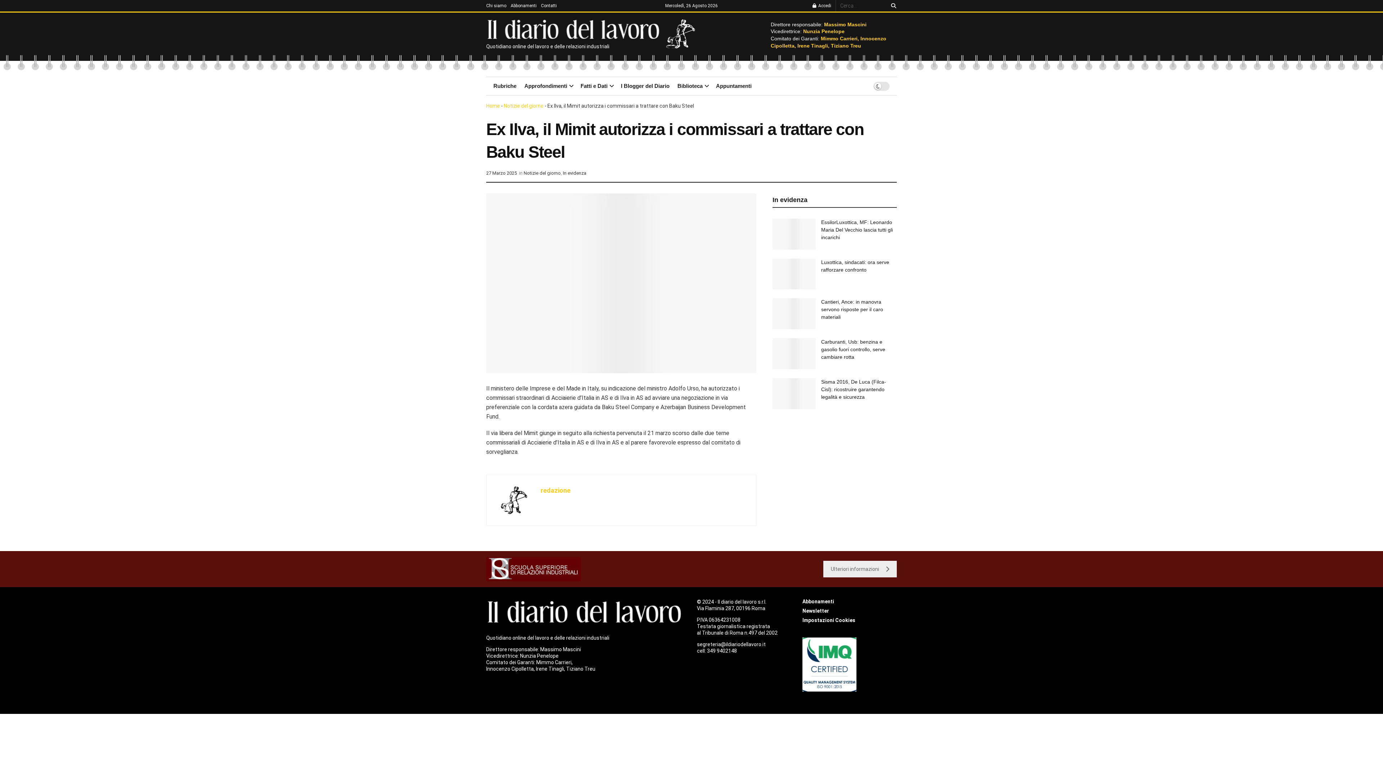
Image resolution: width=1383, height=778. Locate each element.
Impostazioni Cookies (828, 620)
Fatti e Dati (594, 86)
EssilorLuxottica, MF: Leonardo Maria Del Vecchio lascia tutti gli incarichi (857, 229)
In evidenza (574, 173)
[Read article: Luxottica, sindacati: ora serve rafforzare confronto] (794, 274)
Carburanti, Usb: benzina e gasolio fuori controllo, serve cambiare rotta (853, 349)
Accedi (824, 5)
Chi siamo (496, 5)
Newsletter (815, 611)
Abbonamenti (524, 5)
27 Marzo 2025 (501, 173)
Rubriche (504, 86)
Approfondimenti (545, 86)
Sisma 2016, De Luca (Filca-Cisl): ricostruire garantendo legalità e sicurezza (853, 389)
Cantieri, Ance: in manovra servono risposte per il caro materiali (852, 309)
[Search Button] (892, 6)
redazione (555, 490)
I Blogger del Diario (645, 86)
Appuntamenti (734, 86)
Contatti (549, 5)
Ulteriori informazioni (855, 569)
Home (493, 106)
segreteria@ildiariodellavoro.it (731, 644)
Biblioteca (690, 86)
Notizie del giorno (523, 106)
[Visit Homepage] (575, 28)
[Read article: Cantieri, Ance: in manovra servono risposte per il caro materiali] (794, 313)
